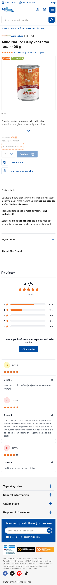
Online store (11, 503)
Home (4, 28)
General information (16, 495)
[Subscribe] (49, 530)
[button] (52, 9)
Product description (36, 52)
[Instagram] (12, 573)
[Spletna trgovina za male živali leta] (26, 549)
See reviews (19, 52)
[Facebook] (5, 573)
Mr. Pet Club (29, 2)
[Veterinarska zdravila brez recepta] (9, 549)
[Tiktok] (26, 573)
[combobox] (26, 20)
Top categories (12, 486)
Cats (12, 28)
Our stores (10, 2)
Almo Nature (17, 35)
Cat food (20, 28)
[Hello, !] (38, 9)
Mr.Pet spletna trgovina (20, 581)
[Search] (51, 20)
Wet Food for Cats (35, 28)
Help (53, 2)
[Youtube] (19, 573)
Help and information (17, 512)
